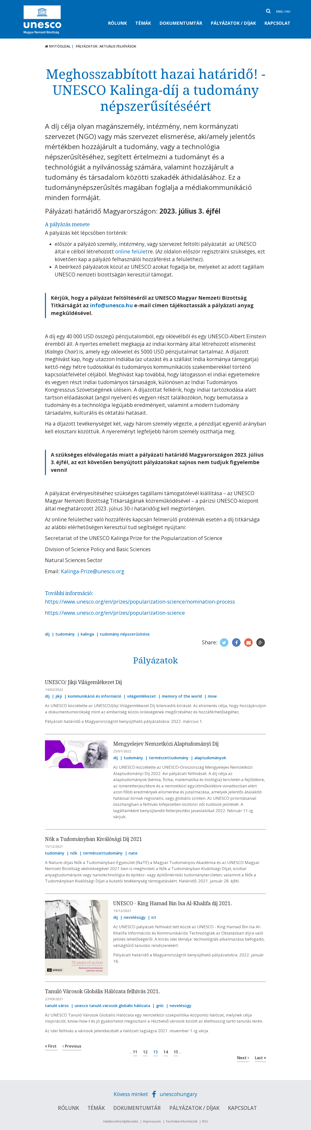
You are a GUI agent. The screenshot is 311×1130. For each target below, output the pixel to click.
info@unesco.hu (111, 305)
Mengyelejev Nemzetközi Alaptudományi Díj (166, 743)
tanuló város (57, 1005)
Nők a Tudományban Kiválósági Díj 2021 (93, 839)
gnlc (160, 1005)
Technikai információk (181, 1121)
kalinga (87, 634)
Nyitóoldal (59, 46)
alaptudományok (210, 757)
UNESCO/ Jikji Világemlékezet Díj (83, 682)
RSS (205, 1121)
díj (47, 634)
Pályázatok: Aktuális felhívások (106, 46)
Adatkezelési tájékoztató (120, 1121)
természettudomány (169, 757)
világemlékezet (141, 696)
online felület (131, 251)
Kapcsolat (277, 23)
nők (73, 853)
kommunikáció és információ (94, 696)
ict (153, 917)
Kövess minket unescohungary (155, 1094)
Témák (143, 23)
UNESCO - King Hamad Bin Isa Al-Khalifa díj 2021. (172, 903)
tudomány (65, 634)
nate (133, 853)
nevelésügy (135, 917)
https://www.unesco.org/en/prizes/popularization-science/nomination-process (140, 601)
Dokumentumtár (180, 23)
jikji (58, 696)
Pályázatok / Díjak (233, 23)
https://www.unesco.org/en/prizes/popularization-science (115, 612)
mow (212, 696)
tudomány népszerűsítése (125, 634)
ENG (279, 11)
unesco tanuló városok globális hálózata (112, 1005)
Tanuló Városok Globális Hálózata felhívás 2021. (102, 991)
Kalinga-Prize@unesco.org (92, 571)
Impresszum (152, 1121)
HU (287, 11)
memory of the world (182, 696)
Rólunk (117, 23)
